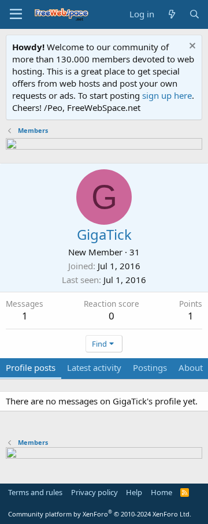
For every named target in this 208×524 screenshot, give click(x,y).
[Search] (194, 14)
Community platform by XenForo (99, 514)
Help (134, 492)
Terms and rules (35, 492)
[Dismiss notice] (191, 47)
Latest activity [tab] (94, 367)
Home (161, 492)
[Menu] (15, 14)
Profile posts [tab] (30, 367)
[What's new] (171, 14)
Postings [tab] (150, 367)
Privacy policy (94, 492)
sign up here (167, 95)
